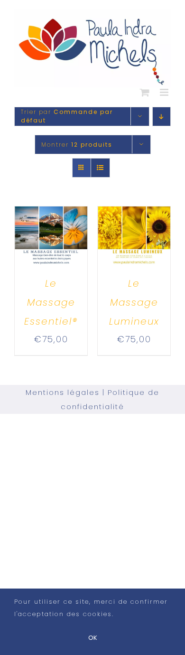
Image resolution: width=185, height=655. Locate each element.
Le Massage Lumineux (134, 302)
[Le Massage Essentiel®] (51, 215)
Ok (92, 637)
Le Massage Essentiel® (51, 302)
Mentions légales (63, 392)
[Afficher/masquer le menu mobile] (165, 92)
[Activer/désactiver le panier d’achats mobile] (145, 92)
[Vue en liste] (100, 168)
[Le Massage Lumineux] (134, 215)
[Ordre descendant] (161, 116)
